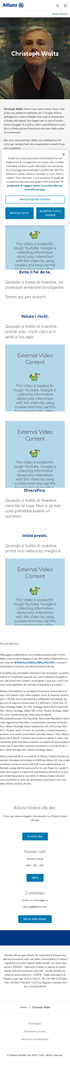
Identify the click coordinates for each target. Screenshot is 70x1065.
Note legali (35, 1023)
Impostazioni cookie (35, 199)
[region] (35, 187)
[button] (58, 6)
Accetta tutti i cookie (51, 213)
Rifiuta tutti (19, 213)
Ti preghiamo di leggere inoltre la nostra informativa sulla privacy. (35, 185)
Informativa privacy (35, 1031)
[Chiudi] (63, 154)
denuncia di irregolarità (35, 1039)
